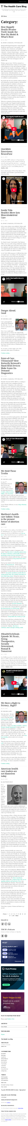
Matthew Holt (10, 1019)
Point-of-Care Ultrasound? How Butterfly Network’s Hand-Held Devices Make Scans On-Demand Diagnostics (11, 366)
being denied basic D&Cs (19, 558)
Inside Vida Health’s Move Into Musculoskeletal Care (10, 214)
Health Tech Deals (4, 1078)
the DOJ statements (17, 603)
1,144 (13, 915)
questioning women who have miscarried (11, 555)
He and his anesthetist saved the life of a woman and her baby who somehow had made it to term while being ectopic (13, 574)
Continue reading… (6, 353)
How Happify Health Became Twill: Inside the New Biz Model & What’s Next (9, 32)
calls (2, 743)
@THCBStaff (3, 1097)
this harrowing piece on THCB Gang (10, 608)
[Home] (13, 6)
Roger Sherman (22, 504)
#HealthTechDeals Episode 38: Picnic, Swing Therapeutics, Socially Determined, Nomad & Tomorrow (10, 642)
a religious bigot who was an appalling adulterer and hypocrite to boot (13, 880)
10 (20, 914)
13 (9, 915)
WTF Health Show (4, 1080)
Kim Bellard (3, 1053)
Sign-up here (22, 1090)
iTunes (2, 1086)
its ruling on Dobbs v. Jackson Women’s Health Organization (14, 726)
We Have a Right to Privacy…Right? (10, 704)
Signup (3, 1034)
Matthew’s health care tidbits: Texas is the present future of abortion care (10, 519)
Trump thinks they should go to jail (16, 616)
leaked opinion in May (7, 718)
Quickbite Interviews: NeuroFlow (7, 151)
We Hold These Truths (8, 472)
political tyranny (10, 492)
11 (22, 914)
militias (3, 493)
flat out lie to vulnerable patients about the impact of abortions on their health (13, 552)
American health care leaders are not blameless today (9, 772)
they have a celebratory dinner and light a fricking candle (12, 626)
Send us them (20, 1108)
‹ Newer (4, 914)
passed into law (11, 564)
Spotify (5, 1086)
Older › (17, 915)
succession (10, 493)
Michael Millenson (4, 1058)
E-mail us (8, 1102)
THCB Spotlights (4, 1077)
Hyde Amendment (17, 878)
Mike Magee (3, 1055)
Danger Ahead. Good (8, 311)
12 (25, 914)
